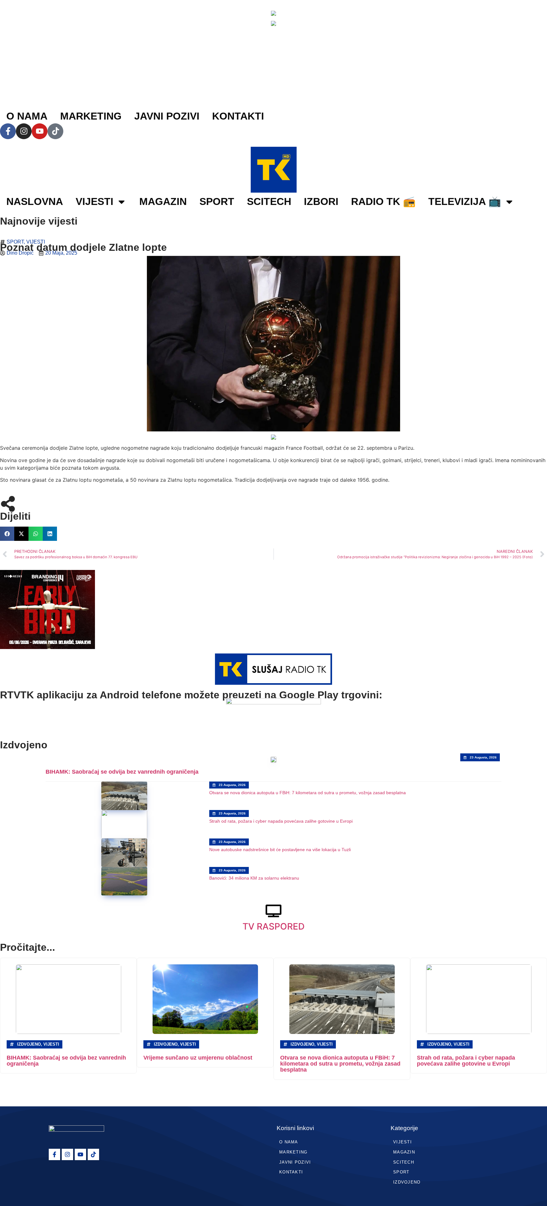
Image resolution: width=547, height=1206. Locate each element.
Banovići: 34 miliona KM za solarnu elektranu (254, 878)
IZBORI (321, 201)
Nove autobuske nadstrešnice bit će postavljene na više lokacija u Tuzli (280, 849)
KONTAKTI (238, 116)
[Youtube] (39, 131)
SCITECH (269, 201)
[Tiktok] (55, 131)
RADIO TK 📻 (383, 201)
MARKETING (91, 116)
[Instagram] (24, 131)
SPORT (216, 201)
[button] (7, 534)
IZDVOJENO (407, 1182)
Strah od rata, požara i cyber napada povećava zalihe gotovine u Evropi (281, 821)
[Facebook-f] (8, 131)
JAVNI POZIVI (166, 116)
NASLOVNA (34, 201)
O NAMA (26, 116)
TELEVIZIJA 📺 (464, 201)
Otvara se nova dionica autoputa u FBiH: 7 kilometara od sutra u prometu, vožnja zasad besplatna (307, 792)
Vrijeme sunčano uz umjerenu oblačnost (197, 1057)
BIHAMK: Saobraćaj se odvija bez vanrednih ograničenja (122, 772)
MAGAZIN (163, 201)
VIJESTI (94, 201)
